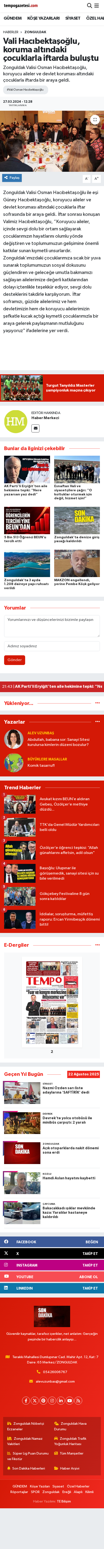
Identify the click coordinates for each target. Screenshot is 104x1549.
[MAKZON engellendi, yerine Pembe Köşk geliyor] (77, 563)
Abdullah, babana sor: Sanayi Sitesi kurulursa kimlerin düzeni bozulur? (58, 742)
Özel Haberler (78, 1486)
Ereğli (66, 1492)
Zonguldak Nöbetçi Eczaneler (25, 1426)
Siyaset (58, 1486)
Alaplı (78, 1492)
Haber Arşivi (69, 1468)
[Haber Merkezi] (15, 421)
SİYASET (73, 18)
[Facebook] (26, 1401)
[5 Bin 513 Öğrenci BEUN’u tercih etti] (27, 520)
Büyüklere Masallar (47, 759)
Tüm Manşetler (71, 1453)
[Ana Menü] (96, 6)
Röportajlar (19, 1492)
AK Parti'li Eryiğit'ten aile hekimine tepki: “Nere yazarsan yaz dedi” (25, 490)
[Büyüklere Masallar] (13, 762)
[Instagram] (52, 1401)
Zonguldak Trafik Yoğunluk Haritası (70, 1441)
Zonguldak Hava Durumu (70, 1426)
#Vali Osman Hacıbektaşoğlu (25, 89)
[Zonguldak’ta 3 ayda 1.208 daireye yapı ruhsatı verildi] (27, 563)
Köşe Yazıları (40, 1486)
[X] (35, 1401)
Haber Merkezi (45, 418)
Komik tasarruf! (41, 766)
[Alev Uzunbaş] (13, 739)
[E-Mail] (35, 428)
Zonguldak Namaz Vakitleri (25, 1441)
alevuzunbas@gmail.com (55, 1381)
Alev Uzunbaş (41, 733)
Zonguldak (35, 32)
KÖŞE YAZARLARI (43, 18)
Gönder (14, 660)
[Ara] (89, 6)
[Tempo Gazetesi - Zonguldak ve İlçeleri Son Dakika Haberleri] (21, 6)
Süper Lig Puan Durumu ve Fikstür (28, 1456)
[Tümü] (97, 703)
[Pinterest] (43, 1401)
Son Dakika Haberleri (28, 1468)
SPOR (35, 1492)
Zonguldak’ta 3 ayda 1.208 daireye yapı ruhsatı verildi (26, 584)
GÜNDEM (13, 18)
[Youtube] (70, 1401)
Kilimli (89, 1492)
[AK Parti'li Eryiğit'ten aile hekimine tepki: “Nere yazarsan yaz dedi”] (27, 469)
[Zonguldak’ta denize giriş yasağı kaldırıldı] (77, 520)
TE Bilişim (64, 1501)
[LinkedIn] (61, 1401)
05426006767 (55, 1372)
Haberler (10, 32)
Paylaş (15, 178)
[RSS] (78, 1401)
